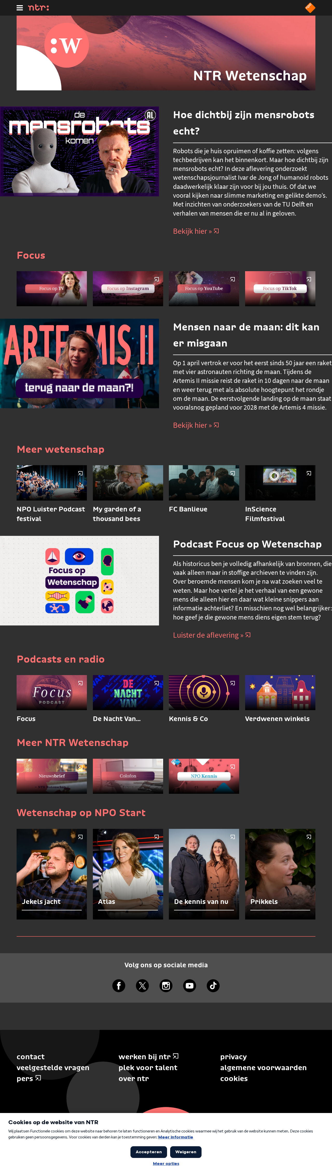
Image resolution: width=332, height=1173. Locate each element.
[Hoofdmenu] (19, 8)
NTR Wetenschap (250, 75)
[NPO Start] (310, 11)
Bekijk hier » (192, 231)
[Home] (38, 9)
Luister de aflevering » (208, 635)
